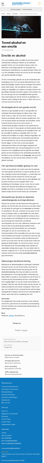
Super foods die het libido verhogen (16, 341)
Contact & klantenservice (10, 386)
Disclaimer (5, 416)
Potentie (15, 13)
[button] (39, 3)
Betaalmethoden (7, 392)
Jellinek (11, 316)
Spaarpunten (6, 400)
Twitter (4, 433)
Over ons (5, 411)
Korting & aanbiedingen (9, 397)
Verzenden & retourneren (10, 389)
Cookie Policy (6, 422)
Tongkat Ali (8, 347)
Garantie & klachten (8, 395)
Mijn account (6, 403)
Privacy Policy (6, 419)
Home (3, 13)
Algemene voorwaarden (10, 414)
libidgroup (17, 323)
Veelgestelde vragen (8, 424)
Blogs (9, 13)
